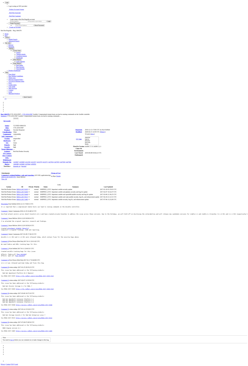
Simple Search (13, 39)
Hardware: (7, 141)
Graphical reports (21, 56)
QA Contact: (7, 153)
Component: (7, 134)
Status (7, 125)
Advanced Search (14, 41)
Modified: (79, 132)
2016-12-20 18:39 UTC (8, 177)
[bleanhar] (92, 141)
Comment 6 (4, 234)
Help (6, 72)
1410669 (22, 162)
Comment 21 (5, 280)
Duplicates (19, 58)
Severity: (7, 147)
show (92, 134)
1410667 (16, 162)
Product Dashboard (14, 70)
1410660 (22, 164)
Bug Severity (20, 67)
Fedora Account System (16, 9)
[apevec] (92, 139)
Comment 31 (5, 309)
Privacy (3, 364)
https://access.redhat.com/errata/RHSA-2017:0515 (34, 318)
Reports (11, 48)
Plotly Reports (17, 63)
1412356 (27, 162)
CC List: (79, 139)
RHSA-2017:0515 (22, 197)
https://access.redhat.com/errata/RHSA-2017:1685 (34, 331)
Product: (7, 130)
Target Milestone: (7, 149)
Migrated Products (14, 93)
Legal (10, 92)
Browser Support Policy (16, 79)
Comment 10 (5, 241)
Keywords (7, 121)
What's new (12, 78)
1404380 (16, 164)
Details (58, 176)
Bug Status (19, 65)
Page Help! (12, 74)
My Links (8, 43)
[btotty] (92, 144)
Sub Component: (7, 136)
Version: (7, 138)
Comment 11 (5, 248)
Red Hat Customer (15, 16)
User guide (12, 86)
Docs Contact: (7, 155)
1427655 (56, 162)
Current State (17, 50)
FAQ (10, 83)
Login (6, 2)
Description (4, 204)
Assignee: (7, 151)
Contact (11, 90)
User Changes (20, 61)
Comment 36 (5, 322)
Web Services (13, 88)
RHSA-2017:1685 (22, 199)
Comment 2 (4, 218)
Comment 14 (5, 260)
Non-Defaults (20, 69)
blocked (23, 166)
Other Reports (17, 59)
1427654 (51, 162)
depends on (16, 166)
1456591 (33, 164)
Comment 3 (4, 225)
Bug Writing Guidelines (16, 76)
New (6, 35)
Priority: (7, 145)
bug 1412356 (21, 254)
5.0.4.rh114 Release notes (16, 81)
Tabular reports (20, 54)
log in (12, 340)
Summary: (4, 116)
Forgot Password (14, 23)
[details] (25, 228)
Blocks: (7, 164)
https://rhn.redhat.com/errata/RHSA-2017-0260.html (35, 289)
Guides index (13, 85)
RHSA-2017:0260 (22, 192)
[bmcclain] (92, 142)
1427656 (62, 162)
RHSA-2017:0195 (22, 189)
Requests (11, 46)
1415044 (27, 164)
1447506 (68, 162)
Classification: (7, 132)
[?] (5, 99)
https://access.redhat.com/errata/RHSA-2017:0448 (34, 305)
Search (7, 37)
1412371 (45, 162)
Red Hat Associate (15, 13)
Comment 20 (5, 267)
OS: (7, 143)
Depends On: (7, 162)
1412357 (33, 162)
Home (6, 34)
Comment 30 (5, 293)
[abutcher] (92, 137)
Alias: (7, 128)
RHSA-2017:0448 (22, 194)
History (102, 132)
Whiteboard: (7, 160)
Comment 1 (4, 211)
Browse (11, 45)
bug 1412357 (20, 256)
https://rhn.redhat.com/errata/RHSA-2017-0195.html (35, 276)
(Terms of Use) (56, 173)
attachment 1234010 (14, 228)
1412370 (39, 162)
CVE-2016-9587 (27, 114)
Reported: (79, 130)
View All (4, 179)
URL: (7, 158)
